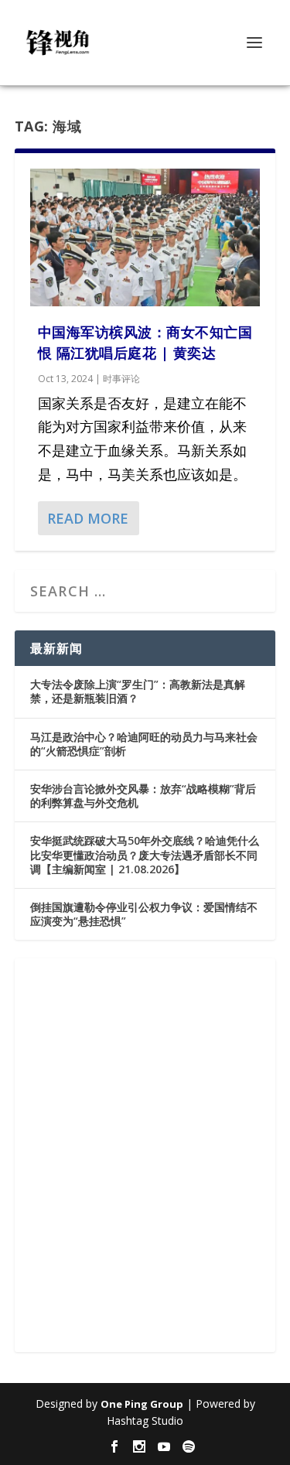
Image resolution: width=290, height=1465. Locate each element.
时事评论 (121, 378)
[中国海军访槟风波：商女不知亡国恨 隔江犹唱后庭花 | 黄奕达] (145, 237)
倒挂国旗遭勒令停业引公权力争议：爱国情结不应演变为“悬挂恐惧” (144, 914)
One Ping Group (142, 1404)
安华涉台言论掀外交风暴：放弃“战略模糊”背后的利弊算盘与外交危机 (143, 795)
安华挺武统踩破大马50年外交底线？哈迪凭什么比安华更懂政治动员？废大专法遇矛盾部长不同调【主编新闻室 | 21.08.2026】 (144, 854)
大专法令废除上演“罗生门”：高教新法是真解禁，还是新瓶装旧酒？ (137, 691)
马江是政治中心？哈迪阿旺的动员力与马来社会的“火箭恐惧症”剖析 (144, 743)
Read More (87, 518)
